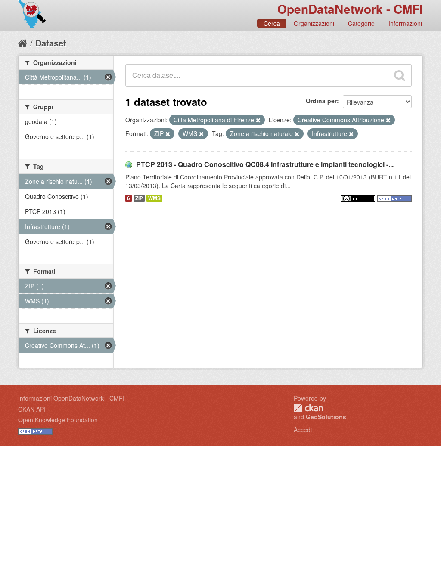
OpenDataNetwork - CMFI (350, 9)
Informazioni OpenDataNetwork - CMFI (71, 398)
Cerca (272, 23)
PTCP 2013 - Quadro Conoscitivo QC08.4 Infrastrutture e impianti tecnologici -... (265, 164)
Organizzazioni (314, 23)
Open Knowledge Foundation (58, 419)
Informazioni (405, 23)
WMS (154, 198)
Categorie (361, 23)
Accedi (303, 429)
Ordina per (321, 100)
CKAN (308, 407)
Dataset (50, 43)
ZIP (139, 198)
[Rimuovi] (258, 120)
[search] (399, 75)
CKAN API (32, 409)
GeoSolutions (326, 416)
